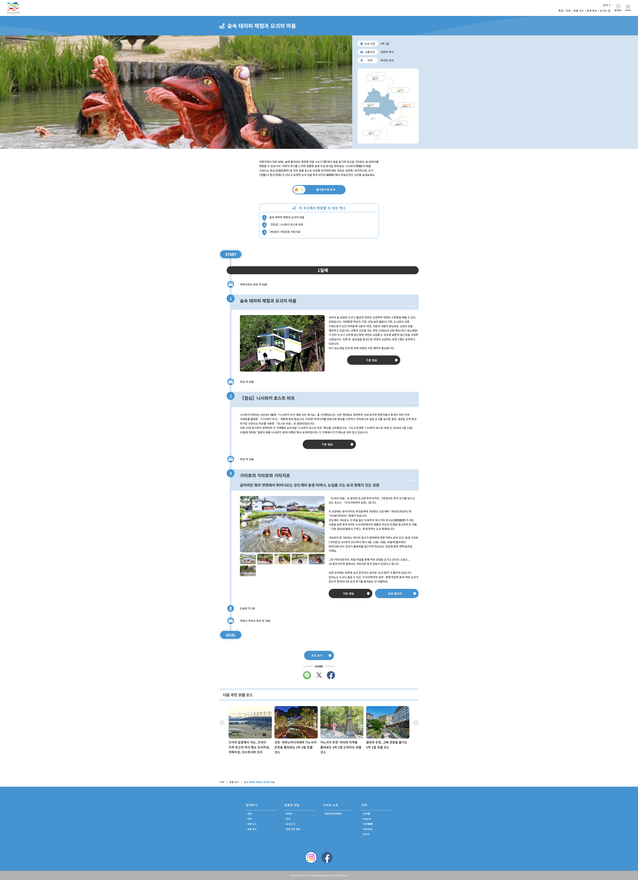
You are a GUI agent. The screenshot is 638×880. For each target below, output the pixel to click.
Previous (244, 524)
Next (320, 524)
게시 (319, 675)
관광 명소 (592, 10)
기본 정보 (371, 360)
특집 (560, 10)
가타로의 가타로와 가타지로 (285, 232)
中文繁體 (367, 824)
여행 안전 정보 (293, 829)
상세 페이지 (395, 593)
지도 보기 (317, 655)
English (367, 818)
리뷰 (568, 10)
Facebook (327, 857)
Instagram (311, 857)
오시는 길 (605, 10)
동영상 (289, 813)
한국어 (366, 834)
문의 (288, 818)
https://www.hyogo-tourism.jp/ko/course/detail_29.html (250, 730)
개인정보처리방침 (333, 813)
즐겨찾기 (618, 10)
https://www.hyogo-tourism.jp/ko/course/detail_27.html (342, 730)
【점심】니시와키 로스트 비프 (286, 224)
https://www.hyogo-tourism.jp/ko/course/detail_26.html (387, 728)
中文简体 (367, 829)
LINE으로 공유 (307, 675)
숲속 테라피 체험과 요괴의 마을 (286, 217)
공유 (331, 675)
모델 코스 (579, 10)
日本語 (366, 813)
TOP (222, 782)
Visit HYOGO (13, 8)
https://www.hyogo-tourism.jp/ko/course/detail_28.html (296, 730)
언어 (605, 5)
